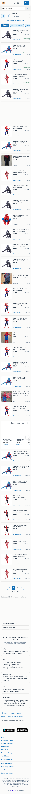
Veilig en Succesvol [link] (7, 743)
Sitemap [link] (10, 773)
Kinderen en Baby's (16, 25)
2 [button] (17, 588)
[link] (3, 3)
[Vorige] (9, 588)
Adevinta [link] (4, 770)
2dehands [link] (9, 770)
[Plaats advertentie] (26, 3)
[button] (18, 3)
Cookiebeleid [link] (5, 756)
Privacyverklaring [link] (6, 753)
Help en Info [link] (5, 746)
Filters (6, 25)
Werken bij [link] (4, 767)
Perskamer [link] (11, 767)
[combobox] (13, 8)
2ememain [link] (4, 773)
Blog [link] (2, 737)
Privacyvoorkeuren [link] (6, 759)
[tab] (3, 16)
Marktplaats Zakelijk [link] (7, 740)
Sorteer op (14, 13)
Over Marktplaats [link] (6, 763)
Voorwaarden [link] (5, 750)
